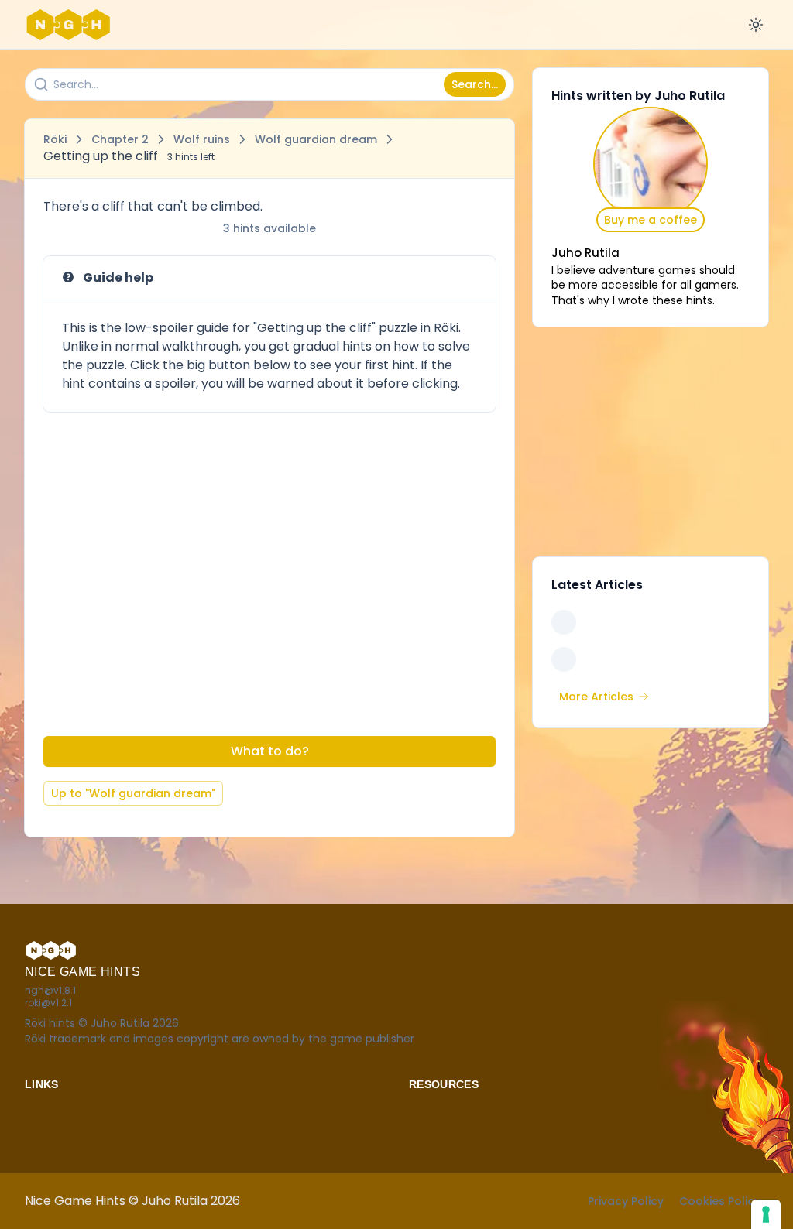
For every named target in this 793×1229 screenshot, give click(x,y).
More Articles (596, 696)
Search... (474, 84)
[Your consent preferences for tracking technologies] (766, 1214)
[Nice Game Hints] (71, 24)
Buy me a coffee (650, 220)
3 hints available (269, 228)
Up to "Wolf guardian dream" (133, 793)
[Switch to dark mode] (755, 24)
